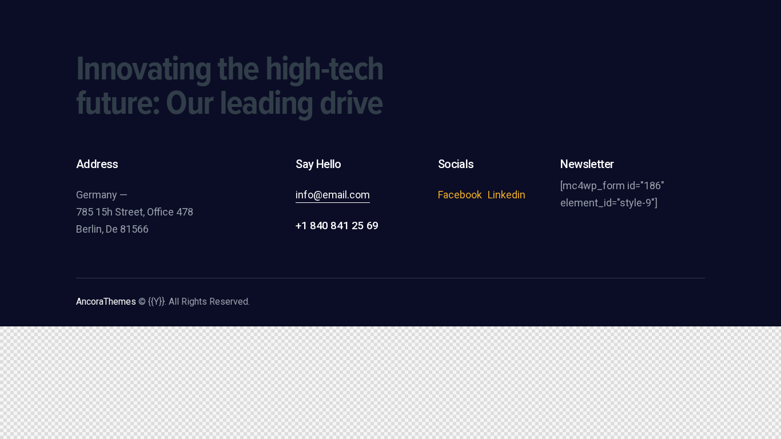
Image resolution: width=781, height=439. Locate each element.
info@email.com (333, 195)
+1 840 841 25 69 (337, 225)
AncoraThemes (106, 301)
